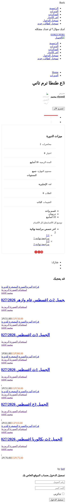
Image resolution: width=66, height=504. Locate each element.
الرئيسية (54, 8)
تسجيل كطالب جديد (47, 23)
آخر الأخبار (52, 17)
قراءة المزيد (32, 286)
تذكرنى (58, 494)
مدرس (62, 93)
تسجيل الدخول (50, 20)
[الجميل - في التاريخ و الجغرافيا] (60, 37)
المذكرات (53, 14)
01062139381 (58, 34)
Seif (63, 469)
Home (55, 72)
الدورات (54, 11)
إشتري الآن (58, 108)
